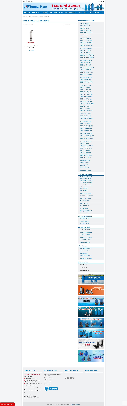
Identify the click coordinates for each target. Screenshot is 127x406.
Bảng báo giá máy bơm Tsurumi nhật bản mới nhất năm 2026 (52, 375)
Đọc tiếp (32, 50)
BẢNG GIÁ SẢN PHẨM (94, 12)
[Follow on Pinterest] (103, 1)
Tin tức (80, 12)
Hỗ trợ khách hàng (70, 12)
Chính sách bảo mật (48, 383)
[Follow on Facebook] (98, 1)
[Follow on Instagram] (100, 1)
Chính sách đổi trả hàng (48, 377)
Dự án (50, 12)
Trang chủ (27, 12)
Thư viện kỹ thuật (58, 12)
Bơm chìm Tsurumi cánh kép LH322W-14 (31, 47)
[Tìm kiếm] (102, 12)
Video (85, 12)
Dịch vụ (45, 12)
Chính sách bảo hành (48, 381)
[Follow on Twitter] (101, 1)
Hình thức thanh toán (48, 379)
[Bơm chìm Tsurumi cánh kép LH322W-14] (31, 36)
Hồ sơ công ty (35, 12)
